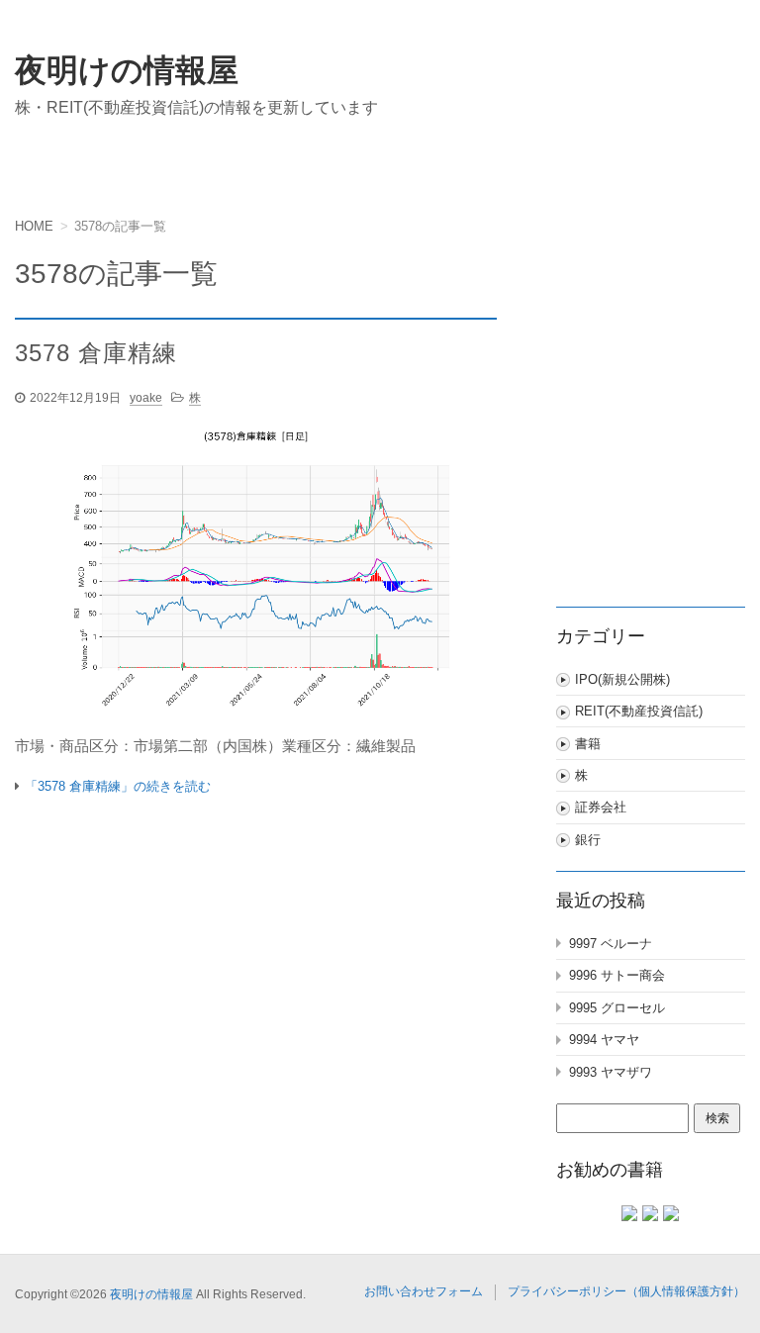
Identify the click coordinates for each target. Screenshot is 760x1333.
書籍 (588, 743)
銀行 (588, 839)
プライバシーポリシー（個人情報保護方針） (626, 1291)
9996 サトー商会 (617, 975)
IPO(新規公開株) (622, 679)
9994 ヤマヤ (604, 1039)
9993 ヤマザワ (610, 1072)
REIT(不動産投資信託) (639, 711)
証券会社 (600, 807)
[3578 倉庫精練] (256, 574)
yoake (146, 398)
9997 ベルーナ (610, 943)
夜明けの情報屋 (126, 70)
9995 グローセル (617, 1007)
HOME (34, 226)
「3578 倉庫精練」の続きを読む (118, 786)
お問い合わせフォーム (423, 1291)
